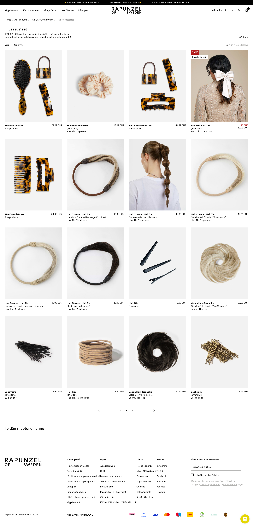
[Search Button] (239, 10)
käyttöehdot (212, 475)
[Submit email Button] (244, 467)
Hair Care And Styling (42, 19)
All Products (20, 19)
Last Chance (67, 10)
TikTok (160, 471)
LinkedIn (161, 491)
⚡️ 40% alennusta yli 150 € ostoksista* (82, 2)
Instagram (162, 465)
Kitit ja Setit (49, 10)
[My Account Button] (232, 10)
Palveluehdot (230, 484)
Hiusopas (83, 10)
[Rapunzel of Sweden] (126, 10)
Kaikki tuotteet (31, 10)
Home (8, 19)
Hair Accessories (65, 19)
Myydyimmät (11, 10)
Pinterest (161, 481)
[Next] (154, 410)
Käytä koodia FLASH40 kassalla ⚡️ (126, 2)
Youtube (161, 486)
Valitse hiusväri (219, 10)
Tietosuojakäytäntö (210, 484)
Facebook (161, 476)
